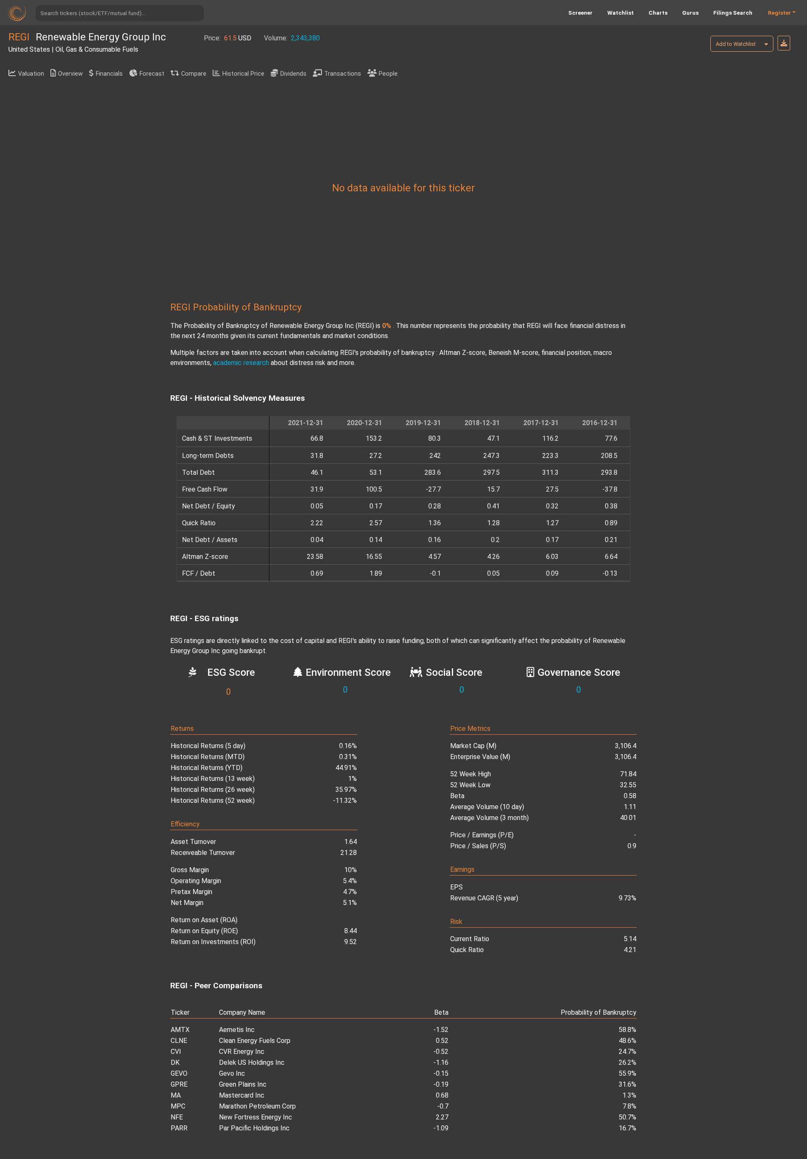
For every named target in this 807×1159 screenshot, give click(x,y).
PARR (179, 1128)
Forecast (152, 73)
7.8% (629, 1106)
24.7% (627, 1052)
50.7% (627, 1117)
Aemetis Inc (237, 1030)
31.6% (627, 1084)
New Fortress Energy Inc (255, 1117)
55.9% (627, 1073)
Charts (658, 12)
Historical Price (243, 73)
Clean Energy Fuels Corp (254, 1041)
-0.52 (440, 1052)
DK (175, 1062)
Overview (70, 73)
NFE (177, 1117)
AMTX (180, 1030)
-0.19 (440, 1084)
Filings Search (732, 12)
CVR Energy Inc (241, 1052)
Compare (193, 73)
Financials (109, 73)
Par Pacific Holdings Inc (254, 1128)
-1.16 (440, 1062)
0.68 (442, 1095)
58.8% (627, 1030)
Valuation (31, 73)
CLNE (179, 1041)
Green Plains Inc (242, 1084)
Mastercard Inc (241, 1095)
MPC (178, 1106)
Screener (580, 12)
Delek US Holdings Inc (252, 1062)
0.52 (442, 1041)
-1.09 (440, 1128)
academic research (241, 363)
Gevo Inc (232, 1073)
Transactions (342, 73)
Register (779, 12)
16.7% (627, 1128)
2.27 (442, 1117)
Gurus (690, 12)
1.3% (629, 1095)
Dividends (293, 73)
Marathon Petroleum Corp (257, 1106)
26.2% (627, 1062)
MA (176, 1095)
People (388, 73)
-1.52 (440, 1030)
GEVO (179, 1073)
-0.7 (442, 1106)
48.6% (627, 1041)
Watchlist (620, 12)
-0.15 (440, 1073)
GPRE (179, 1084)
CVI (176, 1052)
